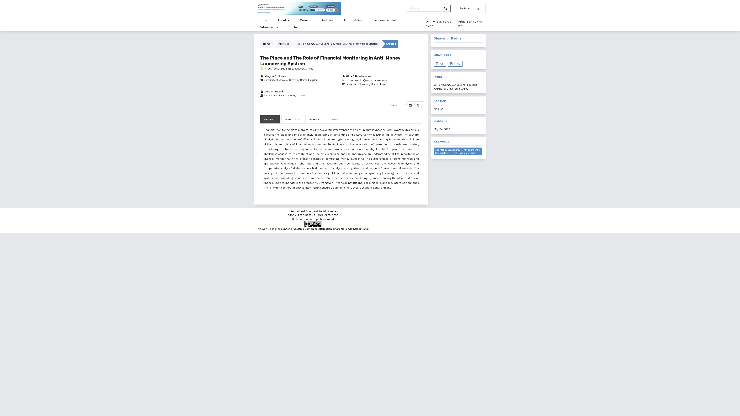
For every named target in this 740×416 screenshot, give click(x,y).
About (282, 20)
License (333, 119)
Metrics (314, 119)
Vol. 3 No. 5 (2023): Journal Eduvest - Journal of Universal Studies (338, 43)
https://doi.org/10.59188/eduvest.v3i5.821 (288, 68)
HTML (456, 63)
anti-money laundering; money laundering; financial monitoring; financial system (457, 151)
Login (477, 8)
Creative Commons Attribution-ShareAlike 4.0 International (331, 229)
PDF (441, 63)
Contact (294, 27)
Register (465, 8)
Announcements (386, 20)
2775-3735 (331, 215)
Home (263, 20)
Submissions (268, 27)
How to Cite (292, 119)
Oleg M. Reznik (274, 91)
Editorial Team (354, 20)
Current (305, 20)
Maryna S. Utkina (275, 76)
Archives (327, 20)
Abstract (270, 119)
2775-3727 (305, 215)
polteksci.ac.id (325, 219)
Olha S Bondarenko (358, 76)
